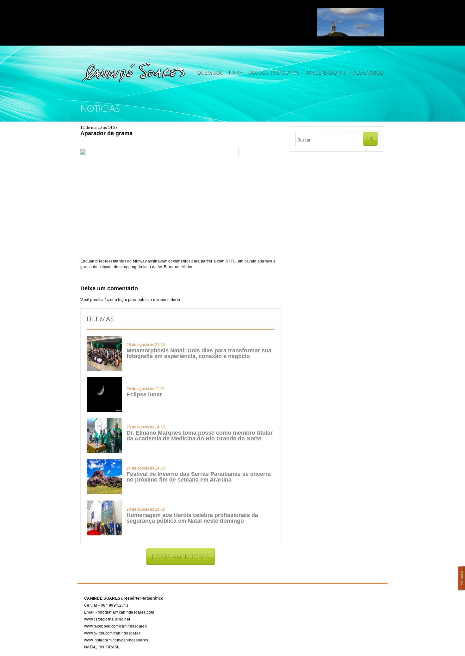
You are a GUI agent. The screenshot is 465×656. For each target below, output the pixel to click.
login (122, 300)
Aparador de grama (106, 133)
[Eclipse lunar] (104, 410)
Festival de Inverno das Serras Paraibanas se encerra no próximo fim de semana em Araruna (199, 477)
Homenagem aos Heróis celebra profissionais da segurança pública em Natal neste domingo (192, 518)
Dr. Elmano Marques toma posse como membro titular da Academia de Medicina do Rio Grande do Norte (200, 436)
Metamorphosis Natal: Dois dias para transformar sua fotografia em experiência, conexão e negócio (199, 353)
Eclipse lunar (144, 394)
